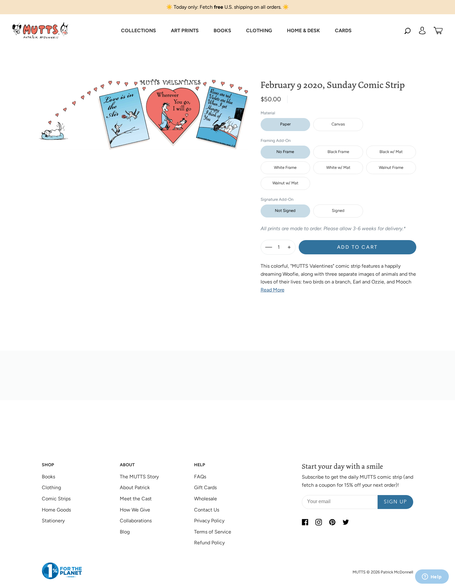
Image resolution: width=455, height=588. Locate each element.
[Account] (422, 31)
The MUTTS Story (139, 477)
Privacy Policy (209, 521)
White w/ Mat (338, 167)
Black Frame (338, 151)
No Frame (285, 151)
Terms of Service (212, 532)
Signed (338, 210)
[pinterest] (332, 522)
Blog (125, 532)
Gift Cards (205, 487)
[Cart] (438, 31)
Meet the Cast (136, 499)
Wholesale (205, 499)
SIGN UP (395, 502)
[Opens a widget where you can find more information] (432, 577)
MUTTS (359, 572)
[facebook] (305, 522)
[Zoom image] (143, 109)
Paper (285, 124)
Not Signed (285, 210)
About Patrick (135, 487)
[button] (138, 31)
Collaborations (136, 521)
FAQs (200, 477)
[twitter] (346, 522)
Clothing (51, 487)
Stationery (53, 521)
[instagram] (318, 522)
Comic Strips (56, 499)
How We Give (135, 510)
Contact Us (206, 510)
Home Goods (56, 510)
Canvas (338, 124)
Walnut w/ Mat (285, 183)
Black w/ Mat (391, 151)
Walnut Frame (391, 167)
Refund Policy (209, 543)
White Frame (285, 167)
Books (48, 477)
